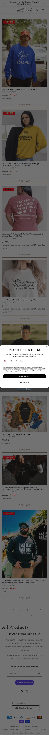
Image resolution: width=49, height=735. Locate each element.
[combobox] (6, 361)
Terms (27, 371)
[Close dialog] (47, 347)
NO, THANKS (24, 382)
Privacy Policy (22, 371)
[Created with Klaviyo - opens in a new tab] (24, 389)
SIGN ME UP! (24, 376)
